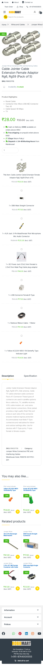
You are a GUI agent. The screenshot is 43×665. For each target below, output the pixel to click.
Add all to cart (23, 661)
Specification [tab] (30, 376)
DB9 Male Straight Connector (23, 205)
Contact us (28, 2)
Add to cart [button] (18, 512)
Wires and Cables (18, 24)
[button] (39, 33)
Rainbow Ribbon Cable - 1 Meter (23, 323)
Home (6, 2)
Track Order (9, 7)
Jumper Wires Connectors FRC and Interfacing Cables (20, 66)
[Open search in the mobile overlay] (21, 17)
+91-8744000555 (35, 7)
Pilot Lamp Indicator (10, 486)
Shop (21, 7)
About (16, 2)
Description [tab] (8, 376)
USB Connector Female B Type (23, 295)
